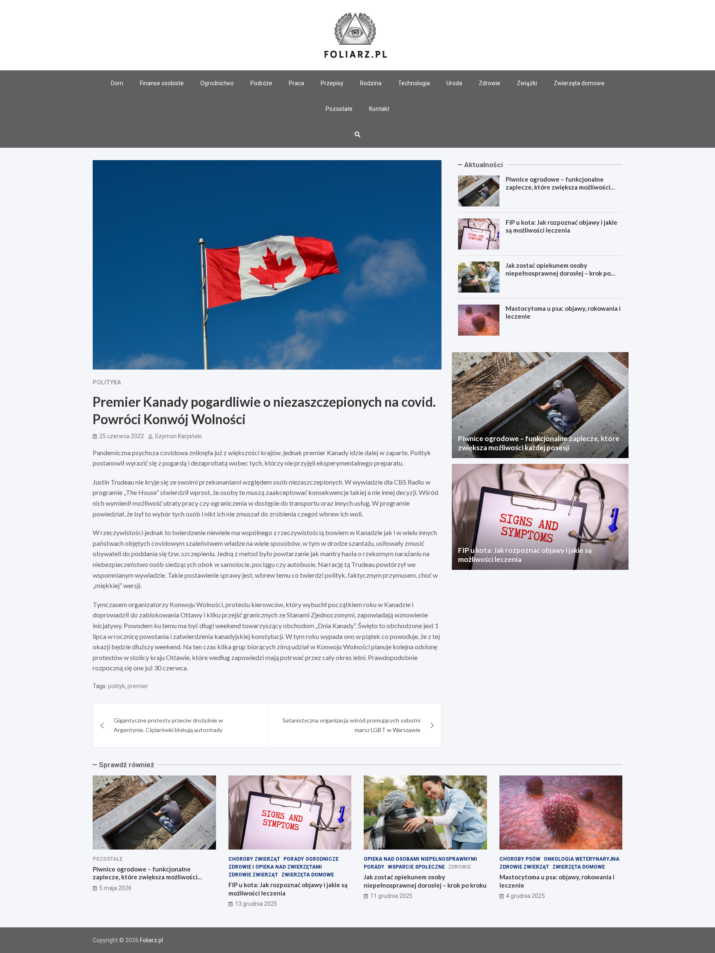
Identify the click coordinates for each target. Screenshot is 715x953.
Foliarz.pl (151, 940)
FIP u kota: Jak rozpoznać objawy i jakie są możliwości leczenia (561, 226)
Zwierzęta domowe (579, 83)
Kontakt (379, 109)
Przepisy (332, 83)
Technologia (414, 83)
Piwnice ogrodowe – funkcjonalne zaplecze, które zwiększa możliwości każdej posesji (558, 187)
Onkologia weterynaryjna (581, 859)
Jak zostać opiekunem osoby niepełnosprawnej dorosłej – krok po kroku (558, 273)
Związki (527, 83)
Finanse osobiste (162, 83)
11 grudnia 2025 (391, 896)
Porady (374, 867)
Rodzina (370, 83)
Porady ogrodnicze (310, 859)
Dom (117, 83)
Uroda (454, 83)
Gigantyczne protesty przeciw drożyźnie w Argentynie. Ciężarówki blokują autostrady (168, 725)
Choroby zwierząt (254, 859)
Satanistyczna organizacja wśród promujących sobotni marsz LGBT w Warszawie (351, 725)
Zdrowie (489, 83)
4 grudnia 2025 (525, 896)
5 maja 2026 (115, 888)
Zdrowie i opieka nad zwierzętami (275, 867)
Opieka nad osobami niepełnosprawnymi (420, 859)
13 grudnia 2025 (256, 903)
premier (137, 686)
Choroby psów (519, 859)
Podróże (261, 83)
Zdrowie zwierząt (253, 875)
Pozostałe (339, 109)
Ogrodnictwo (217, 83)
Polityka (107, 382)
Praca (296, 83)
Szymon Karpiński (178, 436)
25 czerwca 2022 (121, 436)
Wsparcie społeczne (416, 867)
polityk (116, 686)
